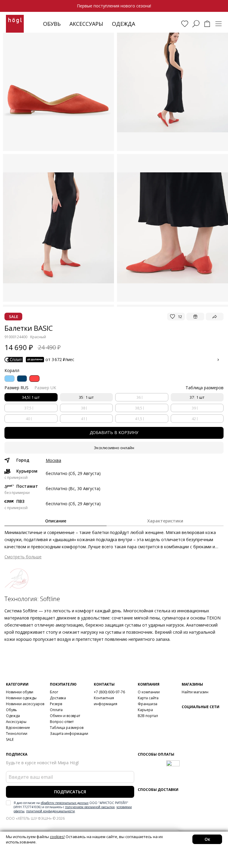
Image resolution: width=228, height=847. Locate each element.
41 (83, 418)
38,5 (138, 408)
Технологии (16, 733)
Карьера (145, 709)
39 (194, 408)
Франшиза (147, 703)
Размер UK (45, 387)
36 (139, 397)
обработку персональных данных (64, 803)
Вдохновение (18, 727)
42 (194, 418)
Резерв (56, 703)
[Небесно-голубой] (9, 378)
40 (28, 418)
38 (83, 408)
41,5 (138, 418)
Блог (54, 692)
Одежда (123, 23)
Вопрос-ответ (62, 721)
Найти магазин (195, 692)
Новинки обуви (19, 692)
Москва (53, 460)
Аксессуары (86, 23)
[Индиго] (22, 378)
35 (86, 397)
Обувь (52, 23)
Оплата (56, 709)
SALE (10, 739)
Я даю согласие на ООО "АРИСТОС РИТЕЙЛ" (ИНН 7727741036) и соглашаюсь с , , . (73, 807)
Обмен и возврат (65, 715)
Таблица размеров (66, 727)
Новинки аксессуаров (25, 703)
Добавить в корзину (114, 432)
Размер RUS (16, 387)
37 (197, 397)
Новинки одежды (21, 697)
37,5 (27, 408)
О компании (149, 692)
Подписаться (70, 791)
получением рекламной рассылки (90, 807)
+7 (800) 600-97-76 (109, 692)
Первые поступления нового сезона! (114, 6)
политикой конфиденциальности (50, 811)
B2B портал (148, 715)
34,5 (31, 397)
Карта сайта (148, 697)
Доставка (58, 697)
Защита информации (69, 733)
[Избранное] (184, 23)
